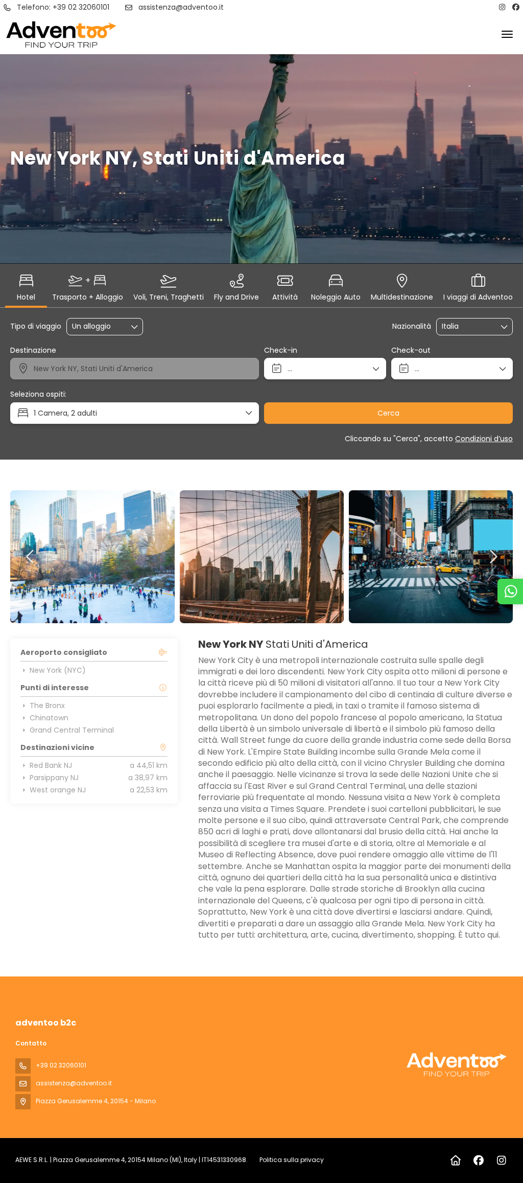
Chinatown (49, 717)
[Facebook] (516, 7)
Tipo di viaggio (35, 326)
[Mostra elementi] (504, 326)
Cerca (388, 413)
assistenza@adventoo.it (181, 7)
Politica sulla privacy (291, 1159)
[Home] (455, 1160)
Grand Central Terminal (72, 730)
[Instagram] (502, 7)
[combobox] (467, 326)
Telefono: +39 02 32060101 (63, 7)
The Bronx (47, 705)
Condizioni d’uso (484, 439)
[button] (30, 557)
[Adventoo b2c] (457, 1064)
